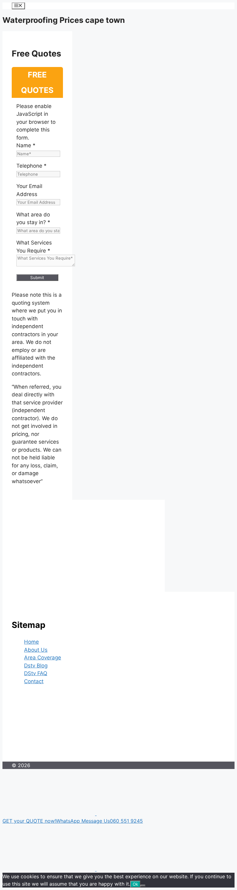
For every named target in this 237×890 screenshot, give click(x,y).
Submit (37, 277)
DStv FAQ (35, 673)
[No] (142, 886)
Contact (34, 681)
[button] (118, 817)
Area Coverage (42, 657)
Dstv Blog (36, 665)
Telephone (31, 166)
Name (25, 145)
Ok (135, 884)
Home (31, 642)
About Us (36, 650)
